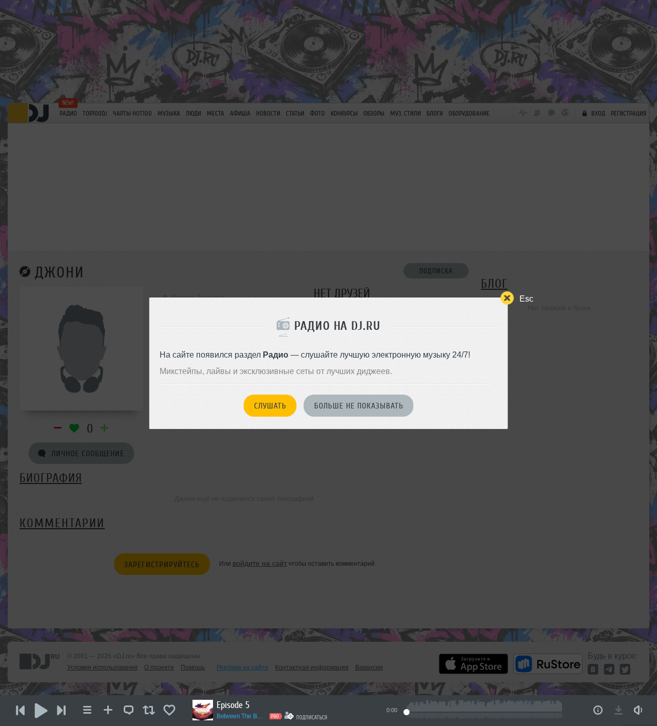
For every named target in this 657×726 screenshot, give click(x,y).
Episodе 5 (233, 705)
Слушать (270, 406)
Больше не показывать (358, 406)
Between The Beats (241, 716)
